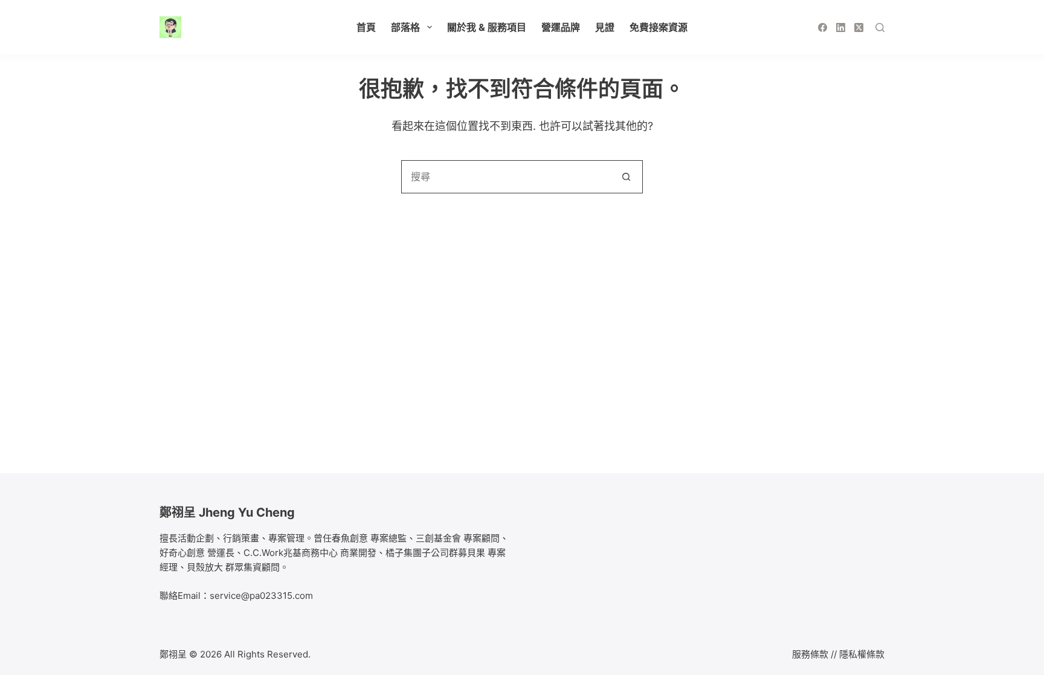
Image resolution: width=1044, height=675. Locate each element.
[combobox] (506, 176)
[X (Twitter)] (858, 27)
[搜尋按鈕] (626, 177)
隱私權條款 (861, 654)
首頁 (366, 27)
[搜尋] (879, 27)
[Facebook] (822, 27)
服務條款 (810, 654)
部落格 (405, 27)
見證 (604, 27)
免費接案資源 (659, 27)
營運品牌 (560, 27)
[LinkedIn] (840, 27)
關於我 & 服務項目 (486, 27)
